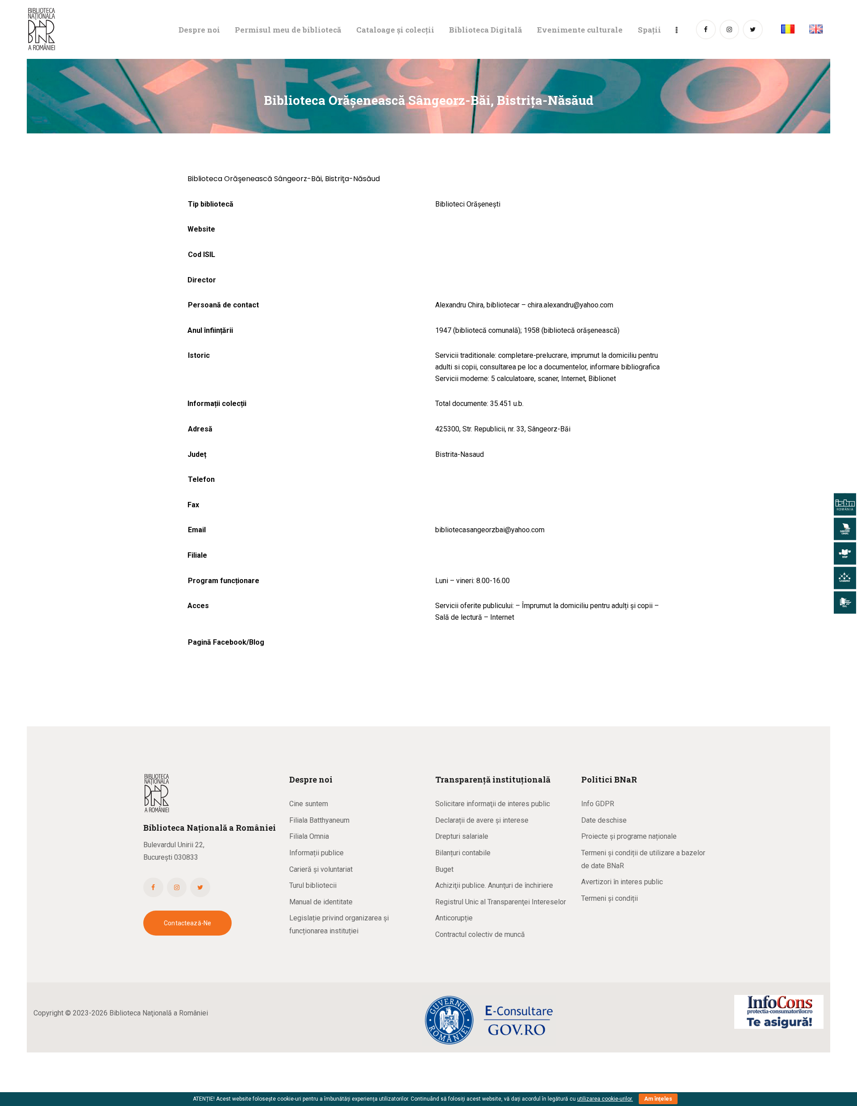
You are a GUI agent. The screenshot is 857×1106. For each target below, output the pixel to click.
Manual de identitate (321, 902)
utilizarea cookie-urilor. (605, 1099)
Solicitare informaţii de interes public (492, 803)
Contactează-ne (187, 923)
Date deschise (604, 820)
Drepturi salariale (461, 836)
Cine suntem (308, 803)
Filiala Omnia (309, 836)
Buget (444, 869)
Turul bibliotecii (313, 885)
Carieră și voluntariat (321, 869)
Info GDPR (597, 803)
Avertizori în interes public (622, 882)
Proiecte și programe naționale (629, 836)
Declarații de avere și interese (481, 820)
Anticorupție (454, 918)
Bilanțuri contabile (463, 853)
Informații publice (316, 853)
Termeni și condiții (609, 898)
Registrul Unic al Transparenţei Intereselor (500, 902)
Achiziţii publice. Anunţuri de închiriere (494, 885)
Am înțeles (658, 1099)
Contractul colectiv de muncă (480, 934)
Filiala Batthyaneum (319, 820)
